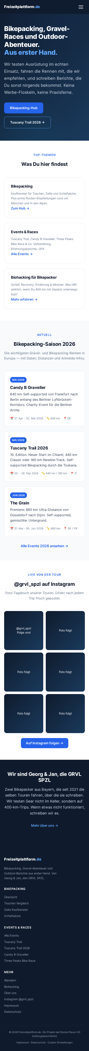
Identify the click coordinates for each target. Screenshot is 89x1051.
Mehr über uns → (44, 825)
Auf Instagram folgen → (44, 743)
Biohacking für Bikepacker (34, 277)
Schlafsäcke (12, 916)
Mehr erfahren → (24, 299)
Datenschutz (12, 1011)
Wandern (10, 980)
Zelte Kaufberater (16, 909)
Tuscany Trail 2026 (17, 948)
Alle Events (11, 935)
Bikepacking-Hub (23, 108)
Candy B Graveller (16, 954)
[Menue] (81, 7)
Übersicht (10, 897)
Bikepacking (21, 186)
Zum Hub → (20, 208)
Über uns (10, 993)
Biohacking (11, 986)
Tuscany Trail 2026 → (27, 122)
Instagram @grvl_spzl (18, 999)
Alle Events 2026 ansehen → (44, 546)
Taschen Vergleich (16, 903)
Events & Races (24, 232)
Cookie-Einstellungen (60, 1042)
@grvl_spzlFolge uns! (23, 630)
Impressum (11, 1005)
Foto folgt (65, 630)
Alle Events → (22, 254)
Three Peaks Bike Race (19, 960)
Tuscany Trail (13, 942)
